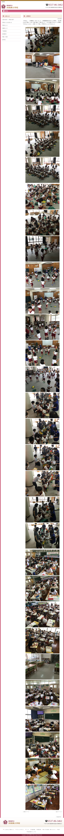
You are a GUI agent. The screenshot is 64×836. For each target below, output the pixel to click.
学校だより (5, 25)
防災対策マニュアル (32, 831)
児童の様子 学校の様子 (8, 19)
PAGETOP (58, 816)
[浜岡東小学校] (11, 8)
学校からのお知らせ (7, 22)
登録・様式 (5, 36)
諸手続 (4, 39)
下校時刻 (4, 31)
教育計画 (39, 829)
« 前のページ (26, 811)
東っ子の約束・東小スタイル (49, 829)
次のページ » (59, 811)
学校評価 (33, 829)
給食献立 (4, 34)
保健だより (5, 28)
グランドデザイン (20, 829)
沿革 (59, 829)
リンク (27, 829)
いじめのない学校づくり (9, 829)
